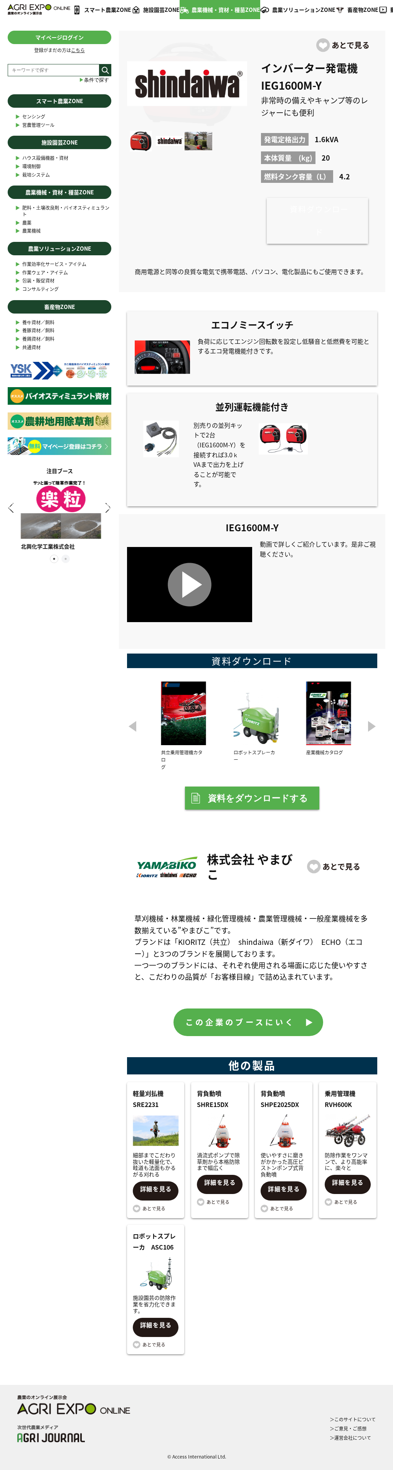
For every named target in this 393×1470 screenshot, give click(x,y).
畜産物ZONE (362, 9)
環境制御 (28, 166)
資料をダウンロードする (258, 798)
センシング (30, 116)
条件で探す (94, 80)
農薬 (23, 223)
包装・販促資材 (34, 281)
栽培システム (32, 175)
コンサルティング (37, 289)
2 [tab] (65, 558)
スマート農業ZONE (107, 9)
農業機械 (28, 231)
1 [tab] (54, 558)
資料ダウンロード (319, 221)
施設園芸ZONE (161, 9)
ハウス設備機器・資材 (41, 158)
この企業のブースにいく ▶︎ (250, 1022)
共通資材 (28, 347)
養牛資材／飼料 (34, 322)
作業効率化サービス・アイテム (50, 264)
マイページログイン (59, 37)
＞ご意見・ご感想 (348, 1428)
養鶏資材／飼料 (34, 339)
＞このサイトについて (353, 1419)
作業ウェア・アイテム (41, 272)
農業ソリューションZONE (303, 9)
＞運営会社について (350, 1437)
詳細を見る (156, 1188)
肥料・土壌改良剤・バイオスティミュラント (62, 211)
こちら (78, 50)
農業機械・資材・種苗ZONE (226, 9)
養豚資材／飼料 (34, 330)
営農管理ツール (34, 125)
